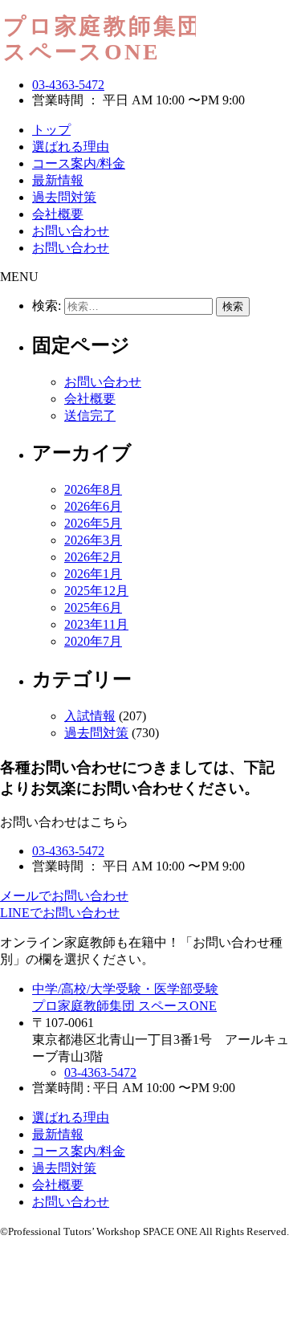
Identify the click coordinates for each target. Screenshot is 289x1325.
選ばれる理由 (70, 146)
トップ (51, 130)
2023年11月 (96, 624)
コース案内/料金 (78, 163)
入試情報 (90, 716)
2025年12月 (96, 590)
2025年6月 (93, 607)
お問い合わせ (70, 231)
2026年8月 (93, 489)
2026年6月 (93, 506)
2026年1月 (93, 574)
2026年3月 (93, 540)
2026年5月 (93, 523)
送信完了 (90, 415)
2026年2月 (93, 557)
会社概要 (57, 214)
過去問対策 (64, 197)
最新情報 (57, 180)
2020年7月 (93, 641)
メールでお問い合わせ (64, 896)
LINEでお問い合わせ (60, 912)
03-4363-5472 (68, 85)
